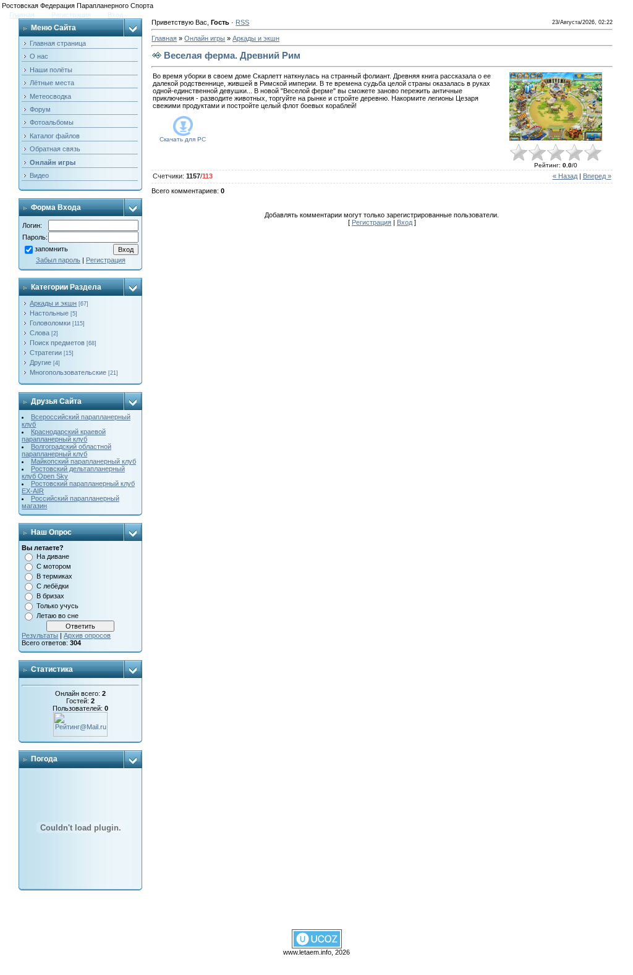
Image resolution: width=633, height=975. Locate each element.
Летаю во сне (57, 615)
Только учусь (57, 605)
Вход (115, 15)
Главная (22, 15)
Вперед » (597, 176)
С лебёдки (52, 586)
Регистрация (71, 15)
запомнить (51, 249)
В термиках (54, 576)
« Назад (565, 176)
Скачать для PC (182, 139)
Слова (39, 333)
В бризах (50, 596)
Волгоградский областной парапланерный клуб (66, 450)
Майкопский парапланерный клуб (83, 461)
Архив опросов (87, 635)
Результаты (40, 635)
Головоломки (50, 323)
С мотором (53, 566)
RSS (242, 22)
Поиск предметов (57, 342)
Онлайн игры (204, 38)
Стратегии (46, 352)
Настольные (49, 313)
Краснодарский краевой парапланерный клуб (64, 435)
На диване (52, 556)
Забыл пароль (58, 260)
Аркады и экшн (53, 303)
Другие (40, 362)
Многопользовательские (68, 372)
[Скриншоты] (555, 106)
